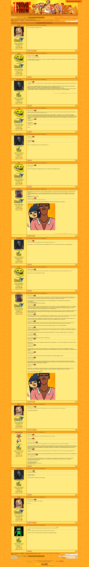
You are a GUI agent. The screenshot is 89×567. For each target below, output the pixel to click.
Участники (45, 14)
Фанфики (22, 20)
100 (46, 293)
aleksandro (19, 189)
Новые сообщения (37, 14)
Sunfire (18, 25)
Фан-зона (17, 20)
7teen (19, 53)
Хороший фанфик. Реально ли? (33, 20)
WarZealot (19, 525)
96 (46, 162)
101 (44, 404)
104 (44, 497)
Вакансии (49, 561)
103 (44, 468)
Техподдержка (44, 561)
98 (46, 238)
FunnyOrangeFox (19, 432)
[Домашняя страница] (33, 236)
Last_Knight (18, 79)
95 (46, 134)
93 (46, 79)
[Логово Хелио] (61, 561)
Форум (12, 20)
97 (46, 189)
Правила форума (53, 14)
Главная (30, 14)
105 (44, 525)
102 (44, 432)
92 (46, 53)
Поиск (59, 14)
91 (46, 25)
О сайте (39, 561)
